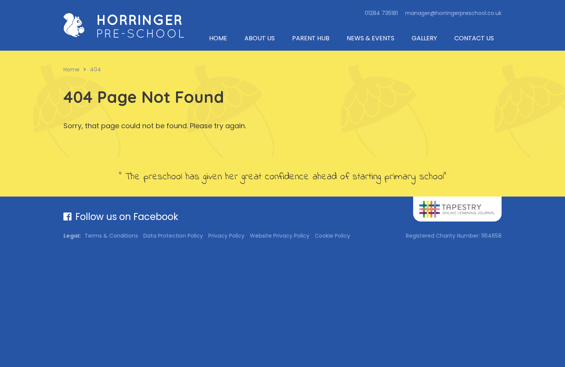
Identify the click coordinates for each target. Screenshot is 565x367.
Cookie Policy (332, 236)
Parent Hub (310, 38)
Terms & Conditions (111, 236)
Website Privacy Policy (279, 236)
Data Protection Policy (173, 236)
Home (218, 38)
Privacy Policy (226, 236)
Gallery (424, 38)
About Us (259, 38)
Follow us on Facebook (126, 216)
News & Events (370, 38)
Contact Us (474, 38)
